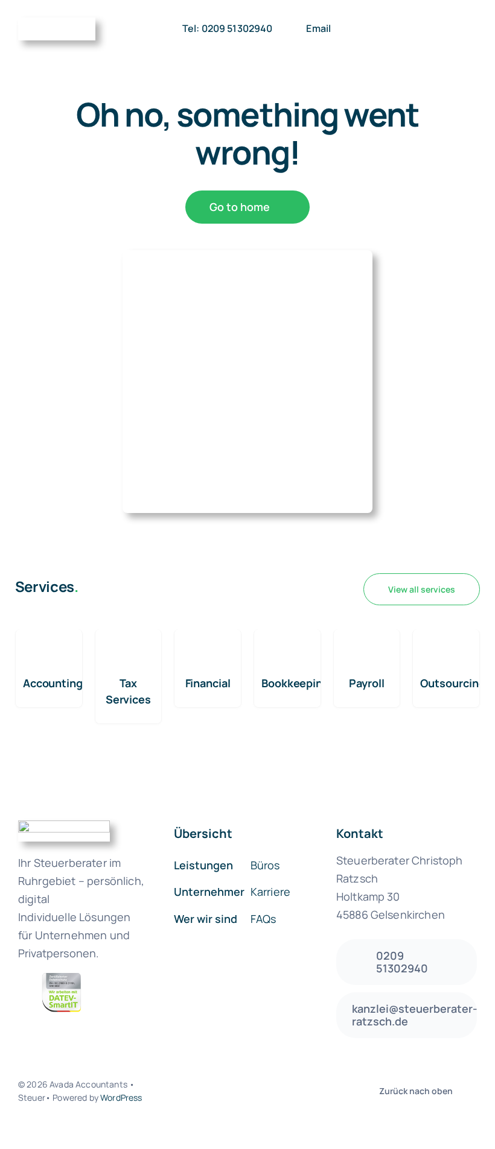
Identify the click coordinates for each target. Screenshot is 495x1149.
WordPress (121, 1097)
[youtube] (268, 1091)
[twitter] (227, 1091)
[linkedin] (288, 1091)
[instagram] (247, 1091)
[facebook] (206, 1091)
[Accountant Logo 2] (56, 23)
